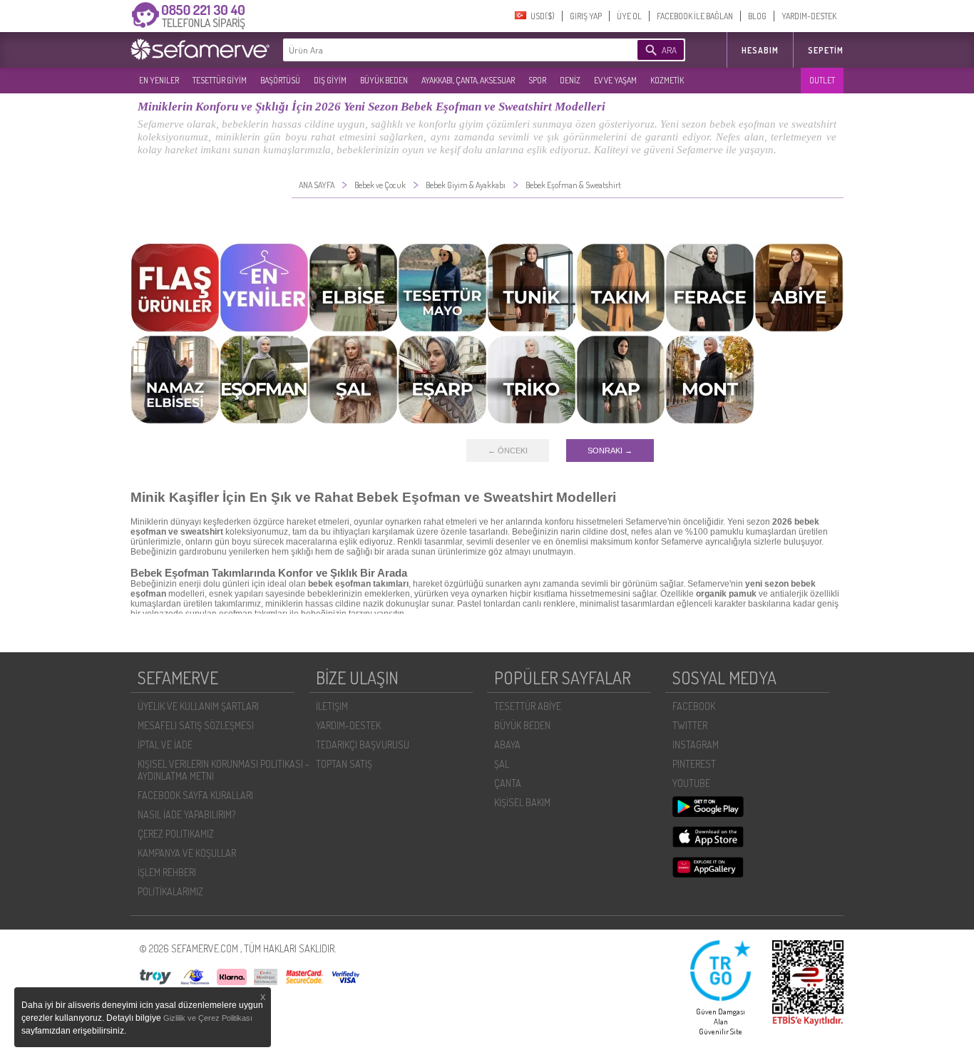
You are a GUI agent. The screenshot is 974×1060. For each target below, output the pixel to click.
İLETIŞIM (332, 706)
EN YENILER (159, 80)
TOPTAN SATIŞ (344, 764)
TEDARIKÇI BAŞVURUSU (362, 745)
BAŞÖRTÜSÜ (280, 80)
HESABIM (760, 50)
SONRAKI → (610, 450)
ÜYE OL (629, 16)
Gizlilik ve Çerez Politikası (207, 1018)
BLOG (757, 16)
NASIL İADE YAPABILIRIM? (186, 814)
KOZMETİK (667, 80)
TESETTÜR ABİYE (527, 706)
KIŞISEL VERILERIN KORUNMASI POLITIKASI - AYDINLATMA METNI (223, 770)
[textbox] (438, 49)
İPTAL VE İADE (165, 745)
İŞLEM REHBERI (167, 872)
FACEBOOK (693, 706)
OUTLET (822, 80)
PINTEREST (694, 764)
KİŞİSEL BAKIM (522, 802)
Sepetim (826, 50)
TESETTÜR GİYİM (220, 80)
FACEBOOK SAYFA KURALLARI (195, 795)
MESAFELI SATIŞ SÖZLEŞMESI (196, 725)
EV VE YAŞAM (615, 80)
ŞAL (501, 764)
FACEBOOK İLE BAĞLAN (695, 16)
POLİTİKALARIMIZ (170, 891)
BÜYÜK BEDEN (384, 80)
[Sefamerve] (203, 49)
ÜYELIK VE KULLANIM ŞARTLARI (198, 706)
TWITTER (689, 725)
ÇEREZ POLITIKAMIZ (176, 834)
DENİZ (570, 80)
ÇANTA (507, 783)
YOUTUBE (691, 783)
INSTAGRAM (695, 745)
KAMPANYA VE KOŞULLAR (187, 853)
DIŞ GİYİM (330, 80)
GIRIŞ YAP (586, 16)
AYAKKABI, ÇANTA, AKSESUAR (468, 80)
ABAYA (507, 745)
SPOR (537, 80)
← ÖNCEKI (508, 450)
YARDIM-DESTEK (808, 16)
